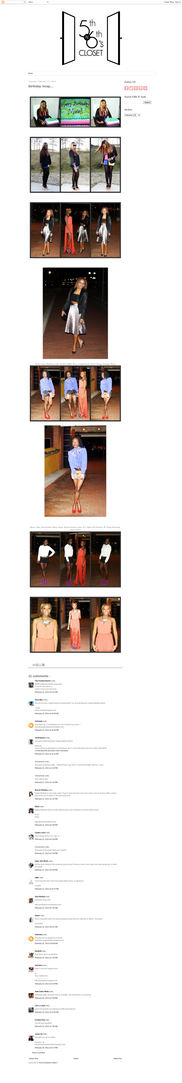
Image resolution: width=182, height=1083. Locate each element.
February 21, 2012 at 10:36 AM (47, 730)
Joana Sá (39, 1034)
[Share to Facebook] (43, 664)
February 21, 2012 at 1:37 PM (46, 799)
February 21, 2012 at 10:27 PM (47, 889)
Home (30, 73)
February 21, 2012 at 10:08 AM (47, 714)
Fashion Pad (40, 1020)
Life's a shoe (40, 1006)
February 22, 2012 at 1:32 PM (46, 958)
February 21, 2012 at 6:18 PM (46, 839)
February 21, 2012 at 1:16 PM (46, 782)
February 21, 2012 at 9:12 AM (46, 692)
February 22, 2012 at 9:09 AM (46, 943)
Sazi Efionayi (40, 897)
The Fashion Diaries (43, 681)
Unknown (39, 721)
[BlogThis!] (37, 664)
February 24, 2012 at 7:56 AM (46, 1026)
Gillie (37, 878)
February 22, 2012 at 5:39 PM (46, 998)
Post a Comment (38, 1053)
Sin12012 (39, 965)
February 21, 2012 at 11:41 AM (46, 754)
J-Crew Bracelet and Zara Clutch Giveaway (51, 751)
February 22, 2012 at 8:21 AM (46, 927)
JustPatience (40, 738)
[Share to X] (40, 664)
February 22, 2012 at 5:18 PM (46, 984)
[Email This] (34, 664)
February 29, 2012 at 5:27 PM (46, 1048)
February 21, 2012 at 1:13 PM (46, 768)
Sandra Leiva (40, 833)
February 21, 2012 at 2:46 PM (46, 825)
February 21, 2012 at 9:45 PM (46, 870)
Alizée (37, 916)
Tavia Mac (39, 700)
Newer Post (33, 1059)
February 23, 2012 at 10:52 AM (47, 1012)
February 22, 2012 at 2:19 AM (46, 908)
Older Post (117, 1059)
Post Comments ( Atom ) (48, 1063)
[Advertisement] (137, 163)
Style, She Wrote (42, 861)
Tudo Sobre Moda (42, 992)
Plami (37, 807)
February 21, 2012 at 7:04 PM (46, 853)
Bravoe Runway (41, 790)
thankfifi (38, 951)
